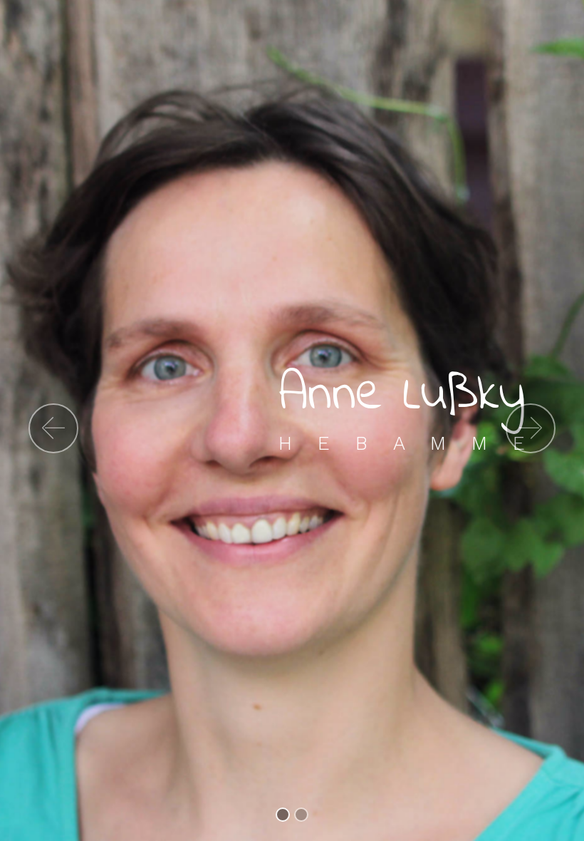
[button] (53, 428)
